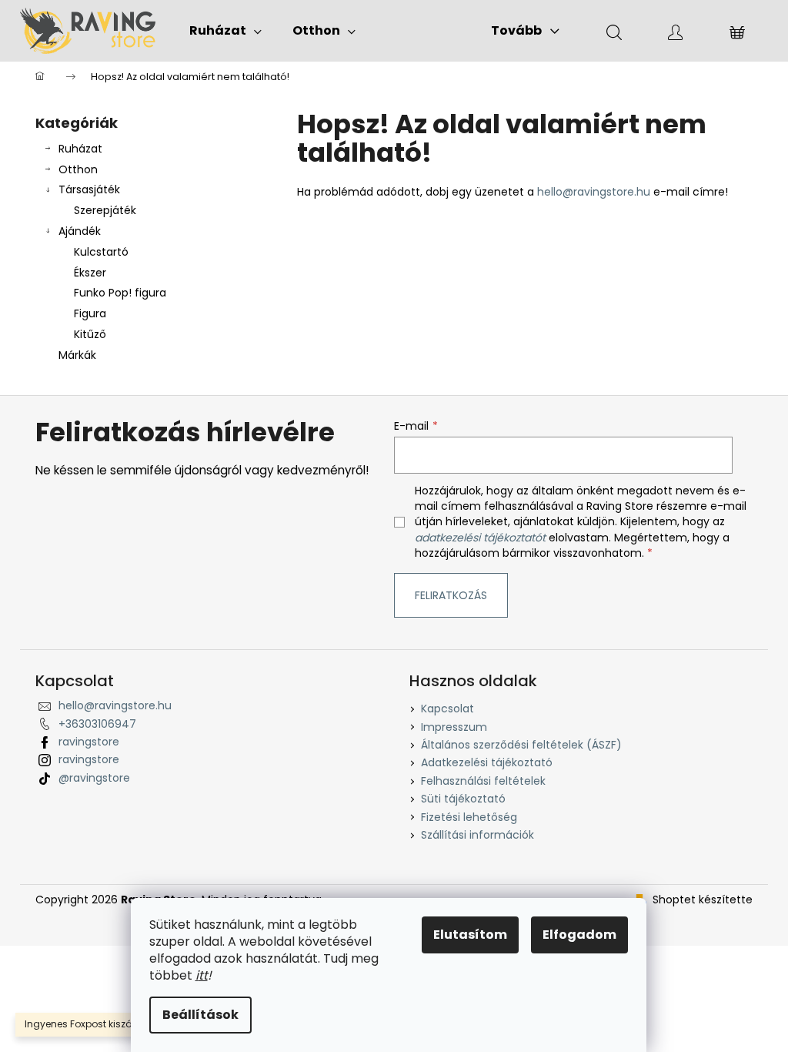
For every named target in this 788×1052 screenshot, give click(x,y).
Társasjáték (89, 189)
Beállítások (200, 1015)
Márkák (77, 355)
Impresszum (454, 727)
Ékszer (90, 272)
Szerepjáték (105, 210)
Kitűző (90, 334)
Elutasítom (470, 934)
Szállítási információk (477, 835)
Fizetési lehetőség (469, 817)
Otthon (78, 169)
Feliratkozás (451, 595)
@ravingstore (94, 778)
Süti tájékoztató (463, 798)
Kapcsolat (447, 708)
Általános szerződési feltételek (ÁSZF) (521, 744)
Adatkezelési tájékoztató (487, 762)
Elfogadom (579, 934)
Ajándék (79, 231)
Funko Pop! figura (120, 292)
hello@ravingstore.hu (593, 191)
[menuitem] (225, 31)
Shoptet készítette (703, 900)
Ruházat (80, 148)
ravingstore (88, 741)
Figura (90, 313)
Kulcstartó (101, 252)
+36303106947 (97, 724)
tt (203, 975)
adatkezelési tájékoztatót (480, 537)
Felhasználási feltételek (483, 781)
